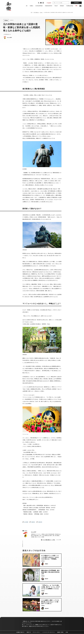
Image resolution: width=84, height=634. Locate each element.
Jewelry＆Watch (39, 5)
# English (49, 2)
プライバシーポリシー (36, 632)
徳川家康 (26, 522)
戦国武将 (40, 522)
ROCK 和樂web (36, 12)
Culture (31, 5)
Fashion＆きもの (48, 5)
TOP (31, 12)
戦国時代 (33, 522)
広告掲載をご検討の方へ (20, 632)
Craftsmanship (69, 5)
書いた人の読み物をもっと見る (48, 539)
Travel (56, 5)
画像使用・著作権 (60, 632)
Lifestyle (62, 5)
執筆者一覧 (28, 632)
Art (26, 5)
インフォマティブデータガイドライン (48, 632)
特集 (76, 5)
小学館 (66, 632)
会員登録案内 (76, 2)
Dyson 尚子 (33, 532)
